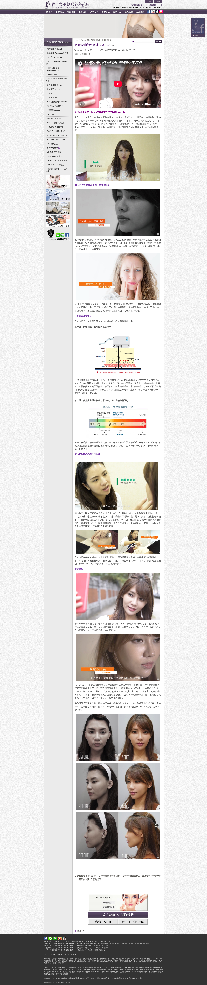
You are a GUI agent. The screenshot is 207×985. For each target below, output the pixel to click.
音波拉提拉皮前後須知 (109, 876)
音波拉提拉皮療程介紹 (85, 876)
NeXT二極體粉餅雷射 (55, 123)
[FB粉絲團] (149, 11)
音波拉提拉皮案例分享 (90, 879)
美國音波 (50, 93)
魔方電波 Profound (54, 49)
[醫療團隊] (72, 11)
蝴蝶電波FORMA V (54, 85)
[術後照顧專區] (58, 208)
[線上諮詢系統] (58, 221)
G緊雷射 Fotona (53, 110)
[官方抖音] (156, 11)
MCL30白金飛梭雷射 (55, 127)
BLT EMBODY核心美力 (56, 165)
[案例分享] (95, 11)
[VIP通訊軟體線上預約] (58, 235)
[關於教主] (60, 11)
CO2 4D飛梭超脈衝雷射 (56, 131)
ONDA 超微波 (52, 98)
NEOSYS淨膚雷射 (54, 119)
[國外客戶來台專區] (58, 195)
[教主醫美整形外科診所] (67, 5)
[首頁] (49, 11)
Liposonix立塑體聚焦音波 (57, 160)
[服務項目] (83, 11)
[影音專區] (107, 11)
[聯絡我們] (130, 11)
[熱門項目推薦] (58, 182)
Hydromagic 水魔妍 (54, 156)
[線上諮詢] (141, 11)
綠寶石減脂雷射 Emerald (57, 102)
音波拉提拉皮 (106, 40)
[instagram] (160, 11)
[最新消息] (119, 11)
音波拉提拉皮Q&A (131, 876)
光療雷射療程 (95, 40)
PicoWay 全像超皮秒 (55, 106)
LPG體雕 (50, 114)
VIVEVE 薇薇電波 (54, 152)
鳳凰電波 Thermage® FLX (57, 53)
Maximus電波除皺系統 (56, 139)
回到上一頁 (80, 931)
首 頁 (87, 40)
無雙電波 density (53, 89)
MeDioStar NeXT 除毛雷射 (57, 135)
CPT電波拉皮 (52, 144)
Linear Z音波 (52, 74)
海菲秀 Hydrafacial (54, 57)
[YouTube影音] (152, 11)
